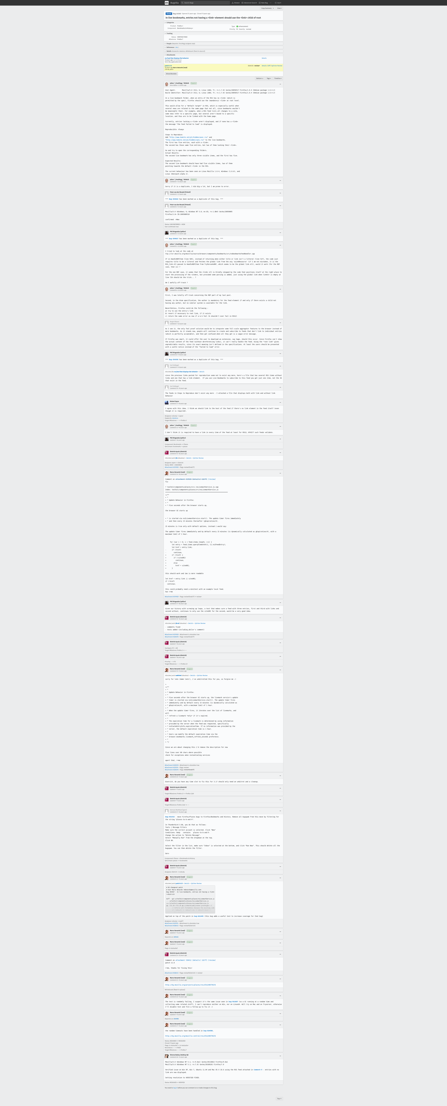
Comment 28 (174, 1057)
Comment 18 (174, 619)
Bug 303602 (173, 199)
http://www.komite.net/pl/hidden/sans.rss (184, 140)
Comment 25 (174, 980)
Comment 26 (174, 997)
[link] (190, 899)
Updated (172, 440)
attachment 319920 (183, 479)
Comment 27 (174, 1026)
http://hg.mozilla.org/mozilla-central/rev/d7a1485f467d (190, 1036)
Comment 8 (173, 355)
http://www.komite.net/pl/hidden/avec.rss (188, 137)
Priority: (232, 29)
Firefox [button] (180, 26)
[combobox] (205, 3)
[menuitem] (236, 3)
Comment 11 (174, 403)
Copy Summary (266, 8)
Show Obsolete (171, 74)
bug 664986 (208, 1031)
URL (177, 47)
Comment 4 (173, 234)
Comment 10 (174, 388)
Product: (173, 26)
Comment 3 (173, 207)
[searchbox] (205, 3)
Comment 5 (173, 246)
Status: (173, 37)
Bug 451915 (170, 817)
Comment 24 (174, 955)
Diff (269, 66)
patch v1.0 (168, 66)
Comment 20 (174, 777)
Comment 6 (173, 290)
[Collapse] (280, 84)
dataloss (175, 418)
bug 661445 (198, 916)
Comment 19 (174, 671)
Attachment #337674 (171, 767)
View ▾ (279, 8)
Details (264, 58)
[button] (277, 3)
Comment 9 (173, 367)
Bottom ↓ (259, 78)
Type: (233, 26)
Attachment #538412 (171, 926)
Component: (172, 28)
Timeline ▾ (278, 78)
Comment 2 (173, 194)
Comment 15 (174, 453)
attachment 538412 (183, 960)
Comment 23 (174, 879)
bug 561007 (233, 1002)
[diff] (204, 479)
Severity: (242, 29)
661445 (176, 937)
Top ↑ (279, 1098)
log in (175, 1088)
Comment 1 (173, 181)
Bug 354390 (173, 359)
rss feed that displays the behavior (177, 58)
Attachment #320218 (171, 637)
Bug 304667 (173, 239)
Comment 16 (174, 474)
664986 (176, 1019)
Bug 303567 (177, 14)
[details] (196, 479)
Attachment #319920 (172, 467)
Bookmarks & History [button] (185, 28)
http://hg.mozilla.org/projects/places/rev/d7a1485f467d (190, 985)
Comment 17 (174, 604)
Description (173, 85)
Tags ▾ (269, 78)
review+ (257, 66)
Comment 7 (173, 324)
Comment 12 (174, 427)
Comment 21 (174, 812)
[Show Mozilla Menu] (167, 3)
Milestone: (172, 39)
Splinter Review (276, 66)
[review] (212, 479)
